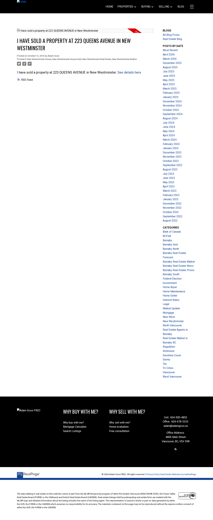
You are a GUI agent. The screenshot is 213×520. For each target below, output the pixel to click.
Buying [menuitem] (145, 6)
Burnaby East (170, 244)
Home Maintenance (174, 291)
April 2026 (169, 54)
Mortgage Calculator (75, 426)
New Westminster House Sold (66, 59)
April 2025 (169, 84)
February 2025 (171, 92)
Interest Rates (171, 300)
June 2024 (169, 126)
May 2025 (168, 80)
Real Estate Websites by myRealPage (178, 474)
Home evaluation (119, 426)
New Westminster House (39, 59)
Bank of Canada (172, 231)
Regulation (169, 346)
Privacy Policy (152, 474)
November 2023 (172, 156)
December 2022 (172, 203)
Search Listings (72, 431)
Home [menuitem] (109, 6)
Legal (166, 304)
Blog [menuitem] (181, 6)
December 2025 (172, 63)
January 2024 (170, 148)
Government (170, 283)
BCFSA (167, 236)
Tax (165, 363)
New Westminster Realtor (124, 59)
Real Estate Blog (172, 39)
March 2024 (170, 139)
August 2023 (170, 169)
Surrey (166, 359)
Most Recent (170, 50)
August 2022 (170, 220)
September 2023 (172, 165)
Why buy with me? (73, 422)
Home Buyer (170, 287)
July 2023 (168, 173)
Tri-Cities (168, 368)
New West (169, 316)
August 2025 (170, 67)
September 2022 (172, 216)
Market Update (171, 308)
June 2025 (169, 75)
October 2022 (171, 212)
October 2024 (171, 109)
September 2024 (172, 114)
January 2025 (170, 97)
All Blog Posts (171, 34)
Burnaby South (171, 274)
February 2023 (171, 195)
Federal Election (172, 278)
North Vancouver (172, 325)
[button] (175, 449)
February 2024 (171, 144)
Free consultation (119, 431)
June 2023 (169, 178)
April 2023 (169, 186)
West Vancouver (172, 376)
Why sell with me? (119, 422)
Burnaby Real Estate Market (179, 261)
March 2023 (170, 190)
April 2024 (169, 135)
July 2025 (168, 71)
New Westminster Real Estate (96, 59)
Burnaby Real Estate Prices (178, 270)
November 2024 (172, 105)
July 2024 (168, 122)
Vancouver (169, 372)
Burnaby (167, 240)
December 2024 (172, 101)
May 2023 (168, 182)
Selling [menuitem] (164, 6)
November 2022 (172, 207)
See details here (129, 72)
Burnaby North (171, 248)
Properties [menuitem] (125, 6)
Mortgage (168, 312)
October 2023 (171, 161)
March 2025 (170, 88)
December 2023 (172, 152)
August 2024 (170, 118)
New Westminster (173, 321)
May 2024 (168, 131)
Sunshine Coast (172, 355)
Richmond (168, 351)
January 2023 (170, 199)
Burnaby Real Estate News (178, 265)
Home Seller (170, 295)
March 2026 (170, 58)
